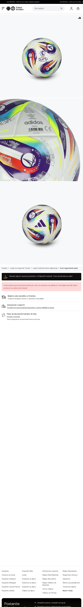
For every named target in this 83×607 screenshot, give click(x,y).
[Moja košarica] (78, 8)
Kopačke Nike (27, 571)
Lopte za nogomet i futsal (20, 268)
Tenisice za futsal (8, 575)
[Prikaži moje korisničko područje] (71, 8)
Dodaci (4, 268)
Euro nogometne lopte (69, 268)
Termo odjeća (47, 589)
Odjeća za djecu (28, 591)
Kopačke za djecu (29, 579)
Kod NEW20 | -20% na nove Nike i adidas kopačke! (16, 2)
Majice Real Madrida (50, 575)
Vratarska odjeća (69, 587)
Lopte (24, 575)
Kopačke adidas (8, 591)
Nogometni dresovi (70, 575)
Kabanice (66, 579)
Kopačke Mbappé (9, 583)
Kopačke (5, 571)
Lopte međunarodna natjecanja (45, 268)
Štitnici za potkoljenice (71, 583)
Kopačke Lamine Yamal (11, 587)
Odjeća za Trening (49, 593)
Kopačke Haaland (9, 579)
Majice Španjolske (70, 571)
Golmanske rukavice (50, 571)
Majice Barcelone (49, 579)
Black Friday (68, 591)
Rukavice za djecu (29, 583)
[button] (41, 306)
